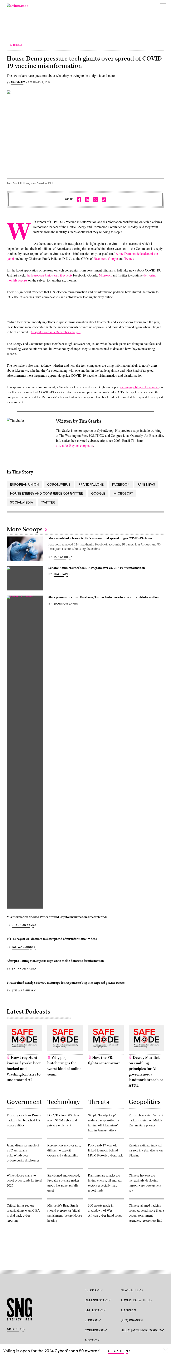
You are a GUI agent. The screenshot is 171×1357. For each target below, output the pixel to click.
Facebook (100, 258)
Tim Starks (18, 82)
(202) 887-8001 (132, 1320)
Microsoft (105, 275)
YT (153, 1340)
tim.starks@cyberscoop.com (74, 445)
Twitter (128, 258)
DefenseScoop (98, 1300)
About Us (16, 1329)
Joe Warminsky (24, 947)
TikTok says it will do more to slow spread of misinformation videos (52, 939)
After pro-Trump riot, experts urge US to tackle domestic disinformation (55, 961)
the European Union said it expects (49, 275)
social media (21, 502)
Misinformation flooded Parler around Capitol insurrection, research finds (57, 917)
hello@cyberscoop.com (142, 1330)
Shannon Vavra (66, 603)
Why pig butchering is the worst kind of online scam (64, 1066)
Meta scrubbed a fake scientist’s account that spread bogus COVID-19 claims (100, 538)
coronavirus (58, 484)
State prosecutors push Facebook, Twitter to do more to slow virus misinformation (103, 597)
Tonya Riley (63, 557)
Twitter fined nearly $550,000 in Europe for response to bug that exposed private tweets (65, 983)
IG (145, 1340)
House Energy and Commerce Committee (46, 493)
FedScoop (94, 1290)
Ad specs (128, 1310)
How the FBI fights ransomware (104, 1060)
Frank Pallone (91, 484)
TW (130, 1340)
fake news (146, 484)
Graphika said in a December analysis (55, 332)
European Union (24, 484)
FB (122, 1340)
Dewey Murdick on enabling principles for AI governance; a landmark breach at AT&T (146, 1071)
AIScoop (92, 1340)
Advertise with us (136, 1300)
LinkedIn (139, 1340)
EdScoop (93, 1320)
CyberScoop (96, 1330)
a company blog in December (139, 387)
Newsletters (132, 1290)
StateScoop (95, 1310)
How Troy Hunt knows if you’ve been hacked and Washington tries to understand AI (24, 1068)
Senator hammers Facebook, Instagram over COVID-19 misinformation (96, 568)
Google (113, 258)
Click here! (119, 1350)
